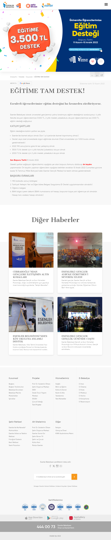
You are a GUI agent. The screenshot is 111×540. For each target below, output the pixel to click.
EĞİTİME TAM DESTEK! (41, 77)
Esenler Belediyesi (8, 5)
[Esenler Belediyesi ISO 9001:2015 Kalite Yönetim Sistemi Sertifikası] (25, 507)
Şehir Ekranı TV (31, 5)
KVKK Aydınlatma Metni (64, 433)
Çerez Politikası (72, 486)
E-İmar (81, 384)
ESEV (34, 390)
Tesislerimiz (60, 396)
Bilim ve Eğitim (61, 387)
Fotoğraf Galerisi (15, 439)
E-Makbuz (83, 393)
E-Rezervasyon (84, 402)
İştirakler (12, 399)
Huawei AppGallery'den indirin (77, 518)
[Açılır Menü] (106, 4)
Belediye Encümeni (16, 390)
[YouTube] (61, 466)
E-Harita (82, 396)
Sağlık (58, 384)
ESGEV (34, 399)
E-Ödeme (82, 387)
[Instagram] (57, 466)
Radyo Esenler (47, 6)
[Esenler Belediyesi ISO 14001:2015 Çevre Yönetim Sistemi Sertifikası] (34, 507)
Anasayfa (13, 77)
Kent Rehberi (13, 442)
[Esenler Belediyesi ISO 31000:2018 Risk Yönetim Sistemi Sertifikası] (60, 507)
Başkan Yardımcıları (16, 387)
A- (92, 76)
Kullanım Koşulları (61, 486)
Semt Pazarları (14, 445)
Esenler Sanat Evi (38, 433)
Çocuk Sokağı (37, 402)
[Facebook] (50, 466)
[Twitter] (54, 466)
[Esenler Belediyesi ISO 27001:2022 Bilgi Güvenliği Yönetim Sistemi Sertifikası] (42, 507)
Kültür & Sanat (61, 390)
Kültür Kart (36, 442)
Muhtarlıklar (13, 430)
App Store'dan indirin (34, 518)
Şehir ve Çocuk (37, 439)
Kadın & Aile (60, 393)
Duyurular (29, 77)
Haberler (21, 77)
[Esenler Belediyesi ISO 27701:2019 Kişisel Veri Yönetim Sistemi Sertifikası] (51, 507)
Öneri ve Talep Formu (18, 5)
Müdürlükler (13, 396)
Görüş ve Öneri (61, 430)
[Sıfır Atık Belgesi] (86, 507)
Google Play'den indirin (55, 518)
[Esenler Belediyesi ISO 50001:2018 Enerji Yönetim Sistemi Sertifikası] (78, 507)
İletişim (58, 427)
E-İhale (81, 390)
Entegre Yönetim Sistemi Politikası (44, 486)
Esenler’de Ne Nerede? (17, 427)
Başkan (11, 384)
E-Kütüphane (84, 399)
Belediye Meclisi (15, 393)
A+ (97, 75)
